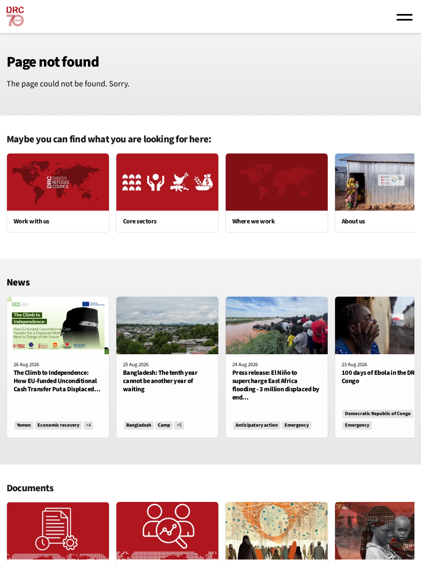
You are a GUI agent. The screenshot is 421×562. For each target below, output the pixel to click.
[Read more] (58, 192)
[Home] (15, 16)
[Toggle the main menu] (404, 16)
